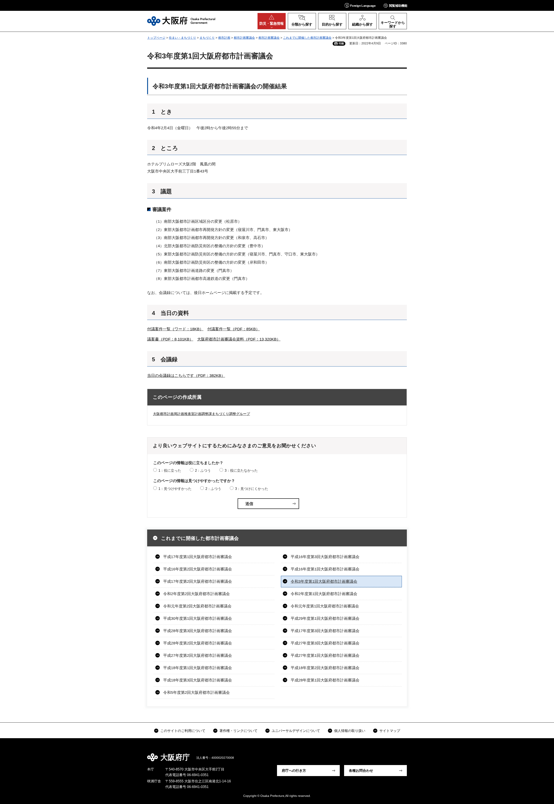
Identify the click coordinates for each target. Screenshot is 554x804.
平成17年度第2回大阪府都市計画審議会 (197, 581)
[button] (360, 5)
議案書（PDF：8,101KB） (170, 339)
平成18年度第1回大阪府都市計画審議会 (197, 668)
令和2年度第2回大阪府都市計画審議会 (196, 594)
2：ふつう (203, 470)
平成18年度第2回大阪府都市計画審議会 (325, 668)
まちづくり (207, 37)
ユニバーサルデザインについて (296, 731)
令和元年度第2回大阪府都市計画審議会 (197, 606)
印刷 (341, 43)
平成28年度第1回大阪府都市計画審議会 (325, 680)
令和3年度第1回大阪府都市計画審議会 (324, 581)
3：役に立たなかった (241, 470)
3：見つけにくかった (251, 489)
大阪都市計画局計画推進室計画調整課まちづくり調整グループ (201, 414)
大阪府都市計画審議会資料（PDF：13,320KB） (238, 339)
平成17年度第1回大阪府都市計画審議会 (197, 557)
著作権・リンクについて (238, 731)
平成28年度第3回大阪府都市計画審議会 (197, 631)
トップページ (156, 37)
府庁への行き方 (294, 770)
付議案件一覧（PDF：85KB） (233, 329)
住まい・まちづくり (182, 37)
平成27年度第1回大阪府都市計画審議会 (325, 655)
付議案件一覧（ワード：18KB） (175, 329)
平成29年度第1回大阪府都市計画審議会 (325, 618)
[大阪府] (181, 21)
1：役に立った (169, 470)
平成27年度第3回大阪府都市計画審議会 (325, 643)
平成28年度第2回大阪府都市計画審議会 (197, 643)
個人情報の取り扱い (349, 731)
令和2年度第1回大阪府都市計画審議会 (324, 594)
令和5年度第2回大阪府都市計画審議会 (196, 692)
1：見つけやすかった (175, 489)
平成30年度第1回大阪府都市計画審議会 (197, 618)
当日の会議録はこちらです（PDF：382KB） (186, 375)
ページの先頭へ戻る (409, 754)
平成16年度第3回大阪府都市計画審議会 (325, 557)
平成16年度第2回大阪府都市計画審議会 (197, 569)
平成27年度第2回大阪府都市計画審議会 (197, 655)
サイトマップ (389, 731)
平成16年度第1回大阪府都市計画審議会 (325, 569)
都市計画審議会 (244, 37)
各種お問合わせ (361, 770)
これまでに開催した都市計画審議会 (307, 37)
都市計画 (224, 37)
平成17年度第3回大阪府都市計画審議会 (325, 631)
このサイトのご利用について (182, 731)
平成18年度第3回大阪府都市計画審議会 (197, 680)
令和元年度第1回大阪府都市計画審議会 (325, 606)
